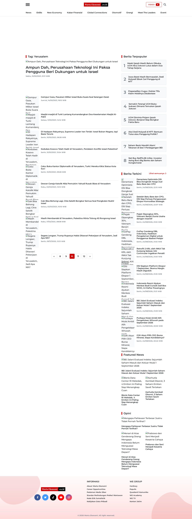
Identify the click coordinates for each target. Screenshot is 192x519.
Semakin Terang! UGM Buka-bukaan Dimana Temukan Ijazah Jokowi (145, 106)
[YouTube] (61, 497)
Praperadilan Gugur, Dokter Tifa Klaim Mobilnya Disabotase (144, 92)
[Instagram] (69, 497)
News (28, 12)
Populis (133, 489)
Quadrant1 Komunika (139, 492)
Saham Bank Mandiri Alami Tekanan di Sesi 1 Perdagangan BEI (145, 146)
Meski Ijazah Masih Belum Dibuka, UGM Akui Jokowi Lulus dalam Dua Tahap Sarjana (144, 65)
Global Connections (97, 12)
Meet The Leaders (146, 12)
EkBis (39, 12)
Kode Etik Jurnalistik (96, 498)
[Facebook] (37, 497)
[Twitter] (45, 497)
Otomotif (116, 12)
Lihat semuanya (156, 173)
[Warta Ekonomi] (96, 4)
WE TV (133, 498)
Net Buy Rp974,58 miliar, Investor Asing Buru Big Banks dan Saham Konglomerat (145, 160)
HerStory (133, 486)
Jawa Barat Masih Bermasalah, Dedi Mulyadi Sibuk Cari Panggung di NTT (146, 79)
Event (163, 12)
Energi (129, 12)
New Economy (54, 12)
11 (78, 256)
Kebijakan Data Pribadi (97, 501)
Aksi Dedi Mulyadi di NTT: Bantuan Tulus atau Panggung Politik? (145, 133)
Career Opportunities (96, 489)
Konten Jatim (136, 501)
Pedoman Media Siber (96, 492)
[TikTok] (53, 497)
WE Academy (136, 495)
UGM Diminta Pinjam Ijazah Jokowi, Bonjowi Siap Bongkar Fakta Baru (143, 119)
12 (84, 256)
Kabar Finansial (74, 12)
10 (72, 256)
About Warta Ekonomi (97, 486)
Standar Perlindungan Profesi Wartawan (105, 495)
